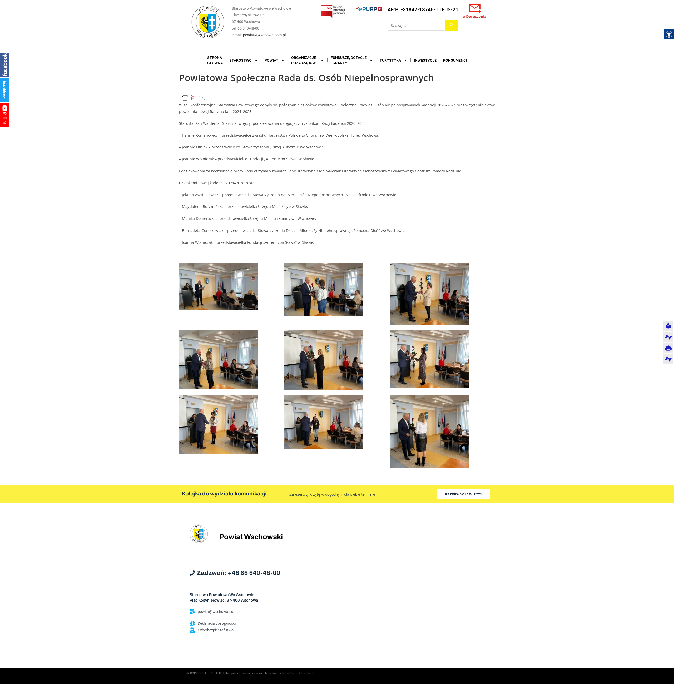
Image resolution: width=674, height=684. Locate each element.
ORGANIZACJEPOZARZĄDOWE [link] (304, 60)
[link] (208, 22)
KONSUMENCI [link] (455, 60)
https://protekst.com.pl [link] (297, 673)
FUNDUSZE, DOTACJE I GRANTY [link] (349, 60)
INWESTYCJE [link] (425, 60)
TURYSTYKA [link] (390, 60)
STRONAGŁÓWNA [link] (215, 60)
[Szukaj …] (416, 25)
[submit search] (451, 25)
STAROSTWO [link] (240, 60)
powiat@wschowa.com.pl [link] (264, 35)
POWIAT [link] (271, 60)
